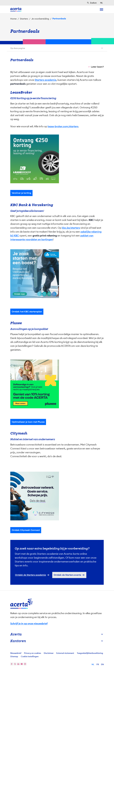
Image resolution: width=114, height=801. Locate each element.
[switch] (42, 416)
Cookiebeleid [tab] (85, 372)
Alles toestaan (84, 426)
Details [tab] (57, 372)
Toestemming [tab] (29, 372)
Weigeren (56, 426)
